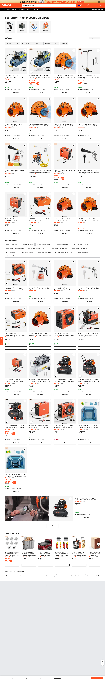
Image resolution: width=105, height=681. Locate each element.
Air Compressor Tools (16, 13)
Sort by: (92, 38)
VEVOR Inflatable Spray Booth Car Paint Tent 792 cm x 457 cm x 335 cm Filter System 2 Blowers (15, 476)
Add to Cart (16, 92)
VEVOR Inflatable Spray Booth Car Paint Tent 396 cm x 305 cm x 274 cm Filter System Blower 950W (88, 427)
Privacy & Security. (57, 678)
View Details (89, 348)
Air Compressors (26, 13)
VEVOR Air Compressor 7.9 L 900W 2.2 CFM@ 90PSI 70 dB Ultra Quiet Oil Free (85, 498)
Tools (10, 13)
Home (6, 13)
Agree (97, 678)
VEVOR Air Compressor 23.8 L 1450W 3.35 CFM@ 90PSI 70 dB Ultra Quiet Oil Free (88, 381)
